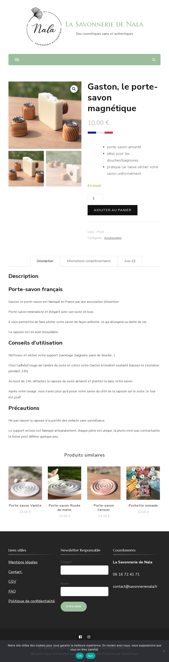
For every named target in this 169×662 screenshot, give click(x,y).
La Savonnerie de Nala (104, 24)
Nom (65, 583)
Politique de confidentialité (31, 601)
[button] (74, 89)
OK (80, 655)
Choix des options (143, 479)
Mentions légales (23, 562)
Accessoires (113, 238)
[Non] (164, 651)
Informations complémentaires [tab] (89, 261)
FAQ (12, 591)
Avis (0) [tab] (130, 261)
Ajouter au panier (112, 210)
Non (90, 655)
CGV (12, 581)
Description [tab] (45, 261)
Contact (15, 571)
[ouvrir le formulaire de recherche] (153, 59)
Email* (66, 562)
